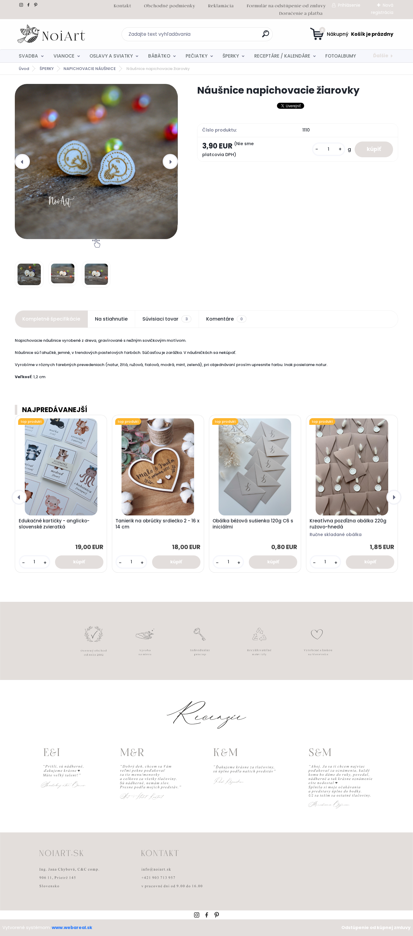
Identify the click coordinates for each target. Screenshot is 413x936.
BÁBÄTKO (159, 56)
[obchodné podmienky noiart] (169, 5)
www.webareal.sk (72, 927)
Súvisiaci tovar (164, 318)
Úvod (24, 69)
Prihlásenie (349, 5)
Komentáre (224, 318)
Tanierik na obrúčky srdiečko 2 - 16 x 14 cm (157, 524)
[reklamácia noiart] (221, 5)
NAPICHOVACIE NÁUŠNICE (89, 69)
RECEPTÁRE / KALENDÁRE (282, 56)
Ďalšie (380, 55)
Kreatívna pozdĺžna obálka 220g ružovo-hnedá (348, 524)
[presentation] (22, 161)
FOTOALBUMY (340, 56)
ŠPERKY (231, 56)
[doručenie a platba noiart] (301, 12)
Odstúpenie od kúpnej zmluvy (376, 927)
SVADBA (28, 56)
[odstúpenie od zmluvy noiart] (286, 5)
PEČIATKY (196, 56)
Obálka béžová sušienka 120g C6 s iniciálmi (253, 524)
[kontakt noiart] (122, 5)
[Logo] (52, 34)
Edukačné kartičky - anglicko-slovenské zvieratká (54, 524)
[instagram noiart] (21, 5)
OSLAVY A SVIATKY (111, 56)
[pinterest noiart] (36, 5)
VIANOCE (64, 56)
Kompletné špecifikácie (51, 318)
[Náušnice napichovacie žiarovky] (96, 161)
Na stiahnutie (111, 318)
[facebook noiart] (28, 5)
